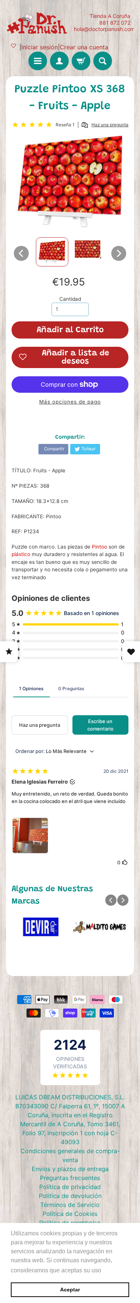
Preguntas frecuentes (70, 1178)
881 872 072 (114, 22)
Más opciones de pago (70, 402)
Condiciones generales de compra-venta (70, 1155)
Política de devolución (70, 1195)
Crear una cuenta (84, 47)
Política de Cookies (70, 1213)
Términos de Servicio (70, 1204)
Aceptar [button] (70, 1290)
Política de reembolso (70, 1222)
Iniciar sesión (39, 47)
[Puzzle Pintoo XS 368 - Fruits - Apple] (52, 251)
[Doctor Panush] (38, 22)
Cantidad (70, 299)
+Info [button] (110, 1270)
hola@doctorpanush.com (104, 29)
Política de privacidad (70, 1187)
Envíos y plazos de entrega (70, 1169)
